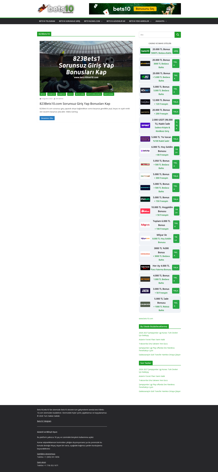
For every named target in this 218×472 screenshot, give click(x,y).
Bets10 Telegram (47, 21)
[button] (101, 21)
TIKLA (175, 63)
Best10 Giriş (80, 94)
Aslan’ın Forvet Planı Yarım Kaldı (152, 339)
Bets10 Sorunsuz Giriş (69, 21)
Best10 (70, 94)
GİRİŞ (176, 51)
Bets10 (43, 94)
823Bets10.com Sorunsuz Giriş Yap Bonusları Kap (75, 103)
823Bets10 (51, 94)
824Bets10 (61, 94)
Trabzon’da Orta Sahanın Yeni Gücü (153, 343)
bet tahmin (59, 99)
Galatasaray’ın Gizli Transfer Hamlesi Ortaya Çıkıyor (160, 354)
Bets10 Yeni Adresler (139, 21)
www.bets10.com (146, 318)
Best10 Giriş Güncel (94, 94)
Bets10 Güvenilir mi (116, 21)
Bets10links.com (92, 21)
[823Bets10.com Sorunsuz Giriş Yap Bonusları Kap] (86, 67)
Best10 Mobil (108, 94)
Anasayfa (160, 21)
